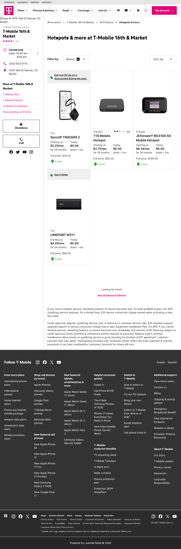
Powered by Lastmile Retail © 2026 (90, 542)
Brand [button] (70, 59)
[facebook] (11, 152)
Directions (21, 126)
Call (21, 141)
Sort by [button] (163, 59)
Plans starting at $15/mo (17, 111)
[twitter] (18, 152)
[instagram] (31, 152)
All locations (54, 22)
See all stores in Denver (112, 295)
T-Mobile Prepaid (13, 100)
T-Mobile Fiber (11, 94)
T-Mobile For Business (15, 106)
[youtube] (24, 152)
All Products (106, 22)
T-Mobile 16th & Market (80, 22)
